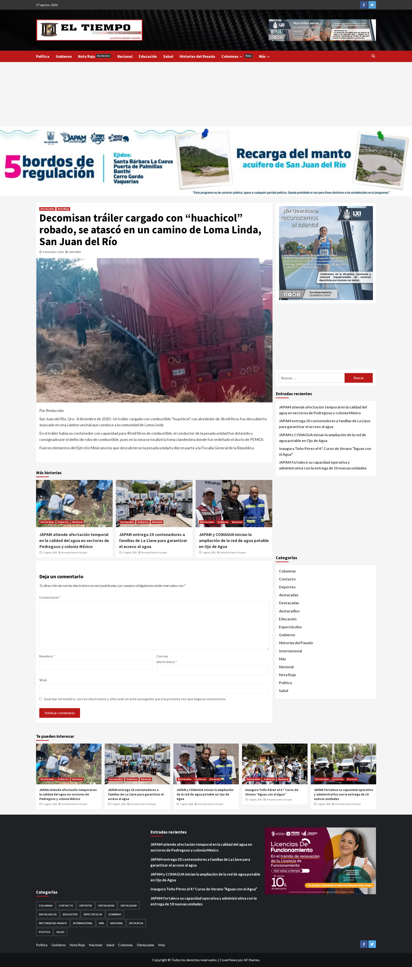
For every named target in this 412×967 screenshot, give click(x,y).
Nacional (124, 56)
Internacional (290, 651)
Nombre (47, 656)
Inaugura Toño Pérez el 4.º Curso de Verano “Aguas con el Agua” (325, 451)
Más (262, 56)
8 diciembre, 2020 (53, 252)
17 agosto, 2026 (49, 552)
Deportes (287, 587)
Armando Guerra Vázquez (74, 552)
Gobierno (64, 56)
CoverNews (228, 960)
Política (42, 56)
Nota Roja (94, 56)
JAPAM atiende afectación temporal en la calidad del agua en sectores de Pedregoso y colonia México (74, 540)
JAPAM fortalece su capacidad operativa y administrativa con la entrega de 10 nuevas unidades (323, 465)
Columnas (236, 56)
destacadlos (289, 611)
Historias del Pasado (197, 56)
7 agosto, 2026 (208, 552)
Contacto (287, 579)
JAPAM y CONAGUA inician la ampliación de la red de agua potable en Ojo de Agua (234, 540)
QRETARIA (75, 252)
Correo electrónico (166, 659)
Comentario (50, 597)
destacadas (288, 595)
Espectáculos (290, 627)
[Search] (373, 56)
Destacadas (47, 208)
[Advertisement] (206, 94)
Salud (168, 56)
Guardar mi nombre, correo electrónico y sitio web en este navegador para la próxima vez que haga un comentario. (135, 699)
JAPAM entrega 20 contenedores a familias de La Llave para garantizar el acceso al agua (153, 540)
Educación (148, 56)
